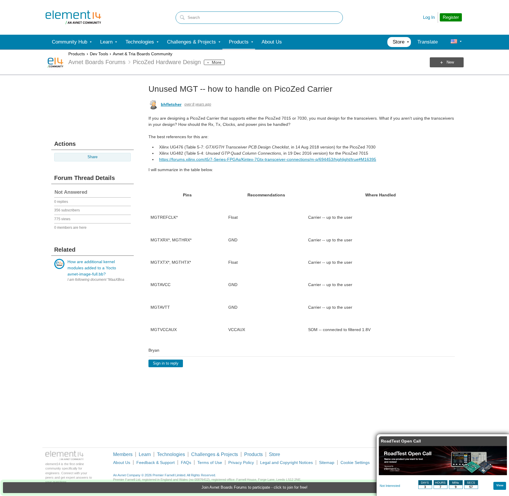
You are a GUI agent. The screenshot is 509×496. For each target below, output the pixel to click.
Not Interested (390, 485)
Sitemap (326, 462)
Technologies (171, 454)
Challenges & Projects (214, 454)
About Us (121, 462)
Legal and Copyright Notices (286, 462)
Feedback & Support (155, 462)
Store (274, 454)
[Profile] (454, 42)
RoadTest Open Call (401, 441)
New (450, 62)
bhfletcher (171, 104)
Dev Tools (99, 53)
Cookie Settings (355, 462)
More (217, 62)
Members (123, 454)
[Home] (73, 17)
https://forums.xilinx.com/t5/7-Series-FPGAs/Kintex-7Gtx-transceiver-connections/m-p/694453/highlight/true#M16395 (267, 159)
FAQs (186, 462)
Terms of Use (209, 462)
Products (76, 53)
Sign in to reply (166, 363)
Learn (145, 454)
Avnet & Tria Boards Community (142, 53)
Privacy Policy (241, 462)
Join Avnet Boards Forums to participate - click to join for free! (254, 487)
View (499, 485)
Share (92, 157)
